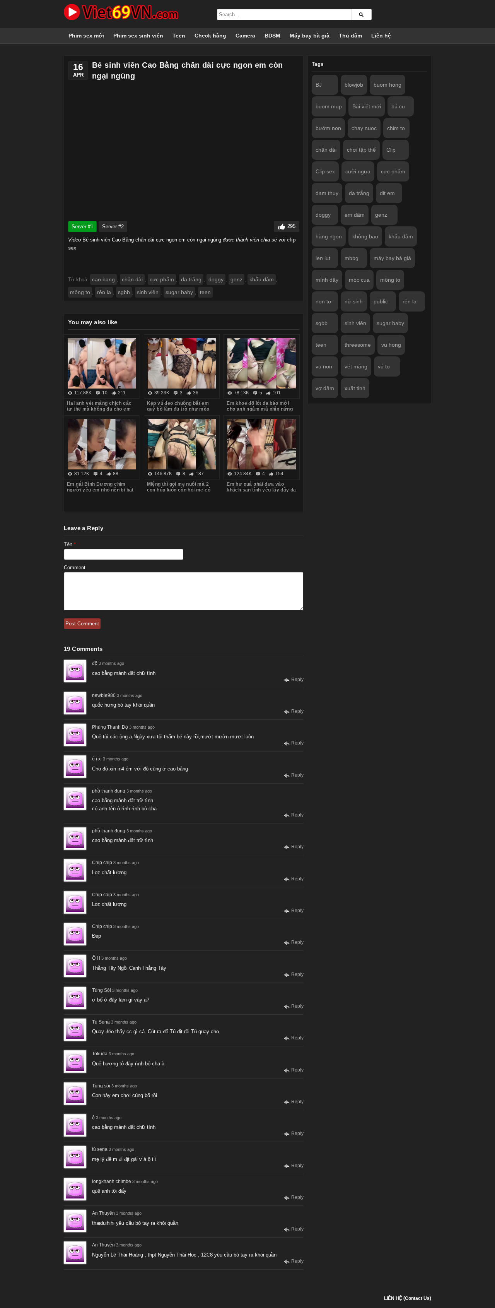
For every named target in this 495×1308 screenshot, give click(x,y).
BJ (319, 85)
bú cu (398, 106)
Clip (391, 150)
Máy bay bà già (309, 36)
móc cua (359, 280)
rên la (104, 292)
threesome (358, 345)
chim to (396, 128)
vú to (384, 366)
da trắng (191, 279)
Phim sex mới (86, 36)
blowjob (354, 85)
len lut (323, 258)
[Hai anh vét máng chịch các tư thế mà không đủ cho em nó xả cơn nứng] (102, 363)
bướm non (328, 128)
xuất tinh (355, 388)
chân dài (132, 279)
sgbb (124, 292)
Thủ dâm (350, 36)
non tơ (323, 301)
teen (205, 292)
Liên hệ (381, 36)
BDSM (272, 36)
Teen (178, 36)
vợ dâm (325, 388)
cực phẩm (162, 279)
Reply (297, 679)
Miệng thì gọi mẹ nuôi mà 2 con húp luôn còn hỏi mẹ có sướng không (178, 489)
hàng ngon (329, 236)
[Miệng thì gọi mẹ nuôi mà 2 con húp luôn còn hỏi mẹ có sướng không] (182, 444)
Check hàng (210, 36)
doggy (216, 279)
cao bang (103, 279)
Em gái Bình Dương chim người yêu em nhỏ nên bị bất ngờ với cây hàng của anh (100, 489)
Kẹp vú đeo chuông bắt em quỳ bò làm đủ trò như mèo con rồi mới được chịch (178, 409)
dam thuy (327, 193)
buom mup (329, 106)
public (381, 301)
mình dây (327, 280)
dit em (387, 193)
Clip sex (325, 171)
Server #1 (82, 226)
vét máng (356, 366)
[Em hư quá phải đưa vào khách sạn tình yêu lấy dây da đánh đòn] (261, 444)
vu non (324, 366)
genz (236, 279)
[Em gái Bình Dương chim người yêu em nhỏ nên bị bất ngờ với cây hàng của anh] (102, 444)
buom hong (387, 85)
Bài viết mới (366, 106)
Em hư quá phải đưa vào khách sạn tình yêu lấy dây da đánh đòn (261, 489)
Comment (74, 567)
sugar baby (179, 292)
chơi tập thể (361, 150)
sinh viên (148, 292)
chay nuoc (364, 128)
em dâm (355, 215)
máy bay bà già (392, 258)
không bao (365, 236)
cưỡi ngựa (357, 171)
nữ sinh (354, 301)
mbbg (351, 258)
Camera (245, 36)
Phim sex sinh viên (138, 36)
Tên (70, 544)
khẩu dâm (261, 279)
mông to (80, 292)
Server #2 (113, 226)
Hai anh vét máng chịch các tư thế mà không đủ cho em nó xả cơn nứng (99, 409)
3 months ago (111, 663)
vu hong (391, 345)
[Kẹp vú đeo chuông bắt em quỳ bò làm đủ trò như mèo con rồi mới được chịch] (182, 363)
